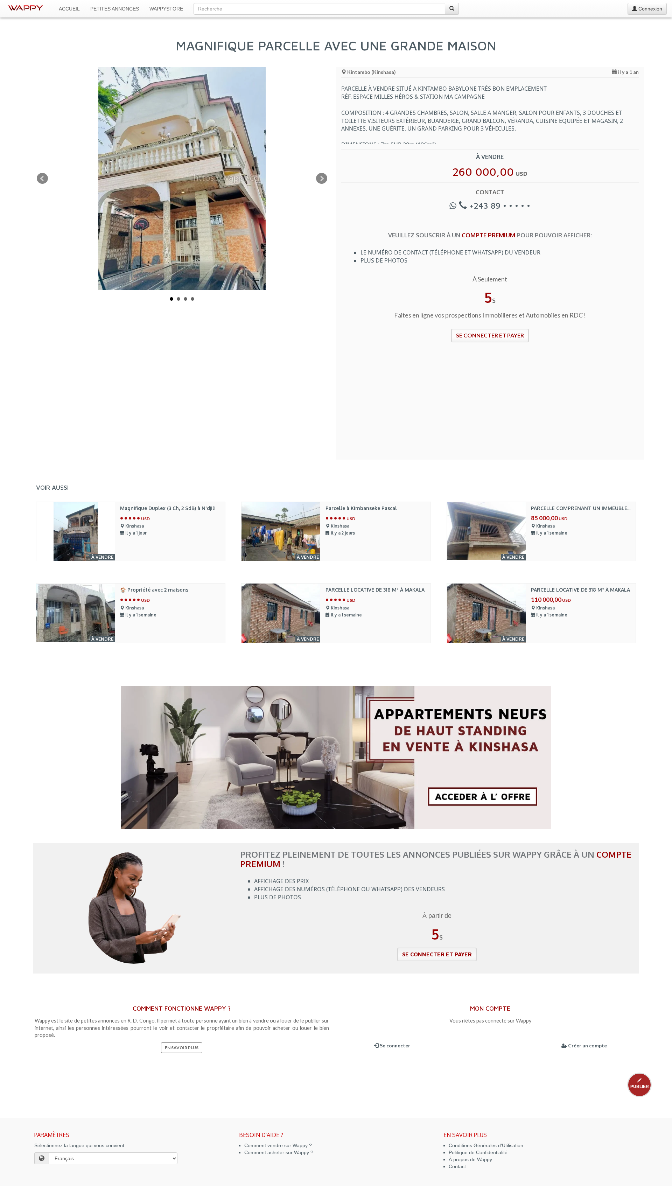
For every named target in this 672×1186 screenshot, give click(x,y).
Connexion (649, 9)
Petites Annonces (114, 9)
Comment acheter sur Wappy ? (278, 1152)
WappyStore (166, 9)
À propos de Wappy (470, 1159)
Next (321, 178)
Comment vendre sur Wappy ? (278, 1145)
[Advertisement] (490, 405)
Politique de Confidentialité (478, 1152)
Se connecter (394, 1045)
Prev (42, 178)
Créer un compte (587, 1045)
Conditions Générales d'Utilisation (486, 1145)
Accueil (69, 9)
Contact (457, 1166)
